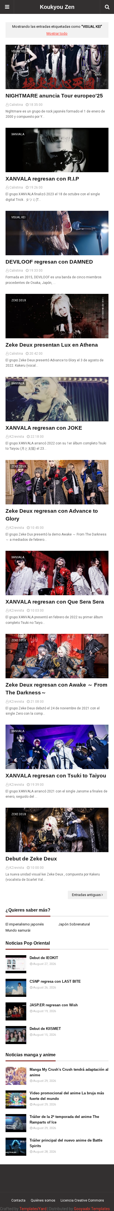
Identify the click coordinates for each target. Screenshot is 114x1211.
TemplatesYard (32, 1209)
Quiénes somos (43, 1200)
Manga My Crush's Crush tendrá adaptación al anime (69, 1072)
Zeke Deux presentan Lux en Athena (52, 345)
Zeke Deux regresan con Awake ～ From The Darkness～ (56, 689)
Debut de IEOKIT (44, 958)
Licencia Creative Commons (82, 1200)
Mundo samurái (18, 930)
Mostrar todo (57, 33)
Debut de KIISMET (45, 1029)
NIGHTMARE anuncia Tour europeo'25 (54, 96)
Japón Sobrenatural (74, 924)
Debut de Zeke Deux (31, 859)
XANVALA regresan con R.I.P (42, 179)
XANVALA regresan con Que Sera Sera (55, 602)
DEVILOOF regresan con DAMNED (49, 262)
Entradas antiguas (86, 895)
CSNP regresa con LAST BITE (55, 981)
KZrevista (16, 437)
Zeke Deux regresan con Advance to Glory (52, 515)
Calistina (16, 105)
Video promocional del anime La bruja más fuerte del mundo (67, 1096)
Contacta (18, 1200)
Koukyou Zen (57, 7)
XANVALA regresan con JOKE (44, 428)
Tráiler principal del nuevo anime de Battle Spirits (66, 1143)
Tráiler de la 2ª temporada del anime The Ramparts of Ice (64, 1119)
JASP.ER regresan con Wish (54, 1005)
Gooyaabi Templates (92, 1209)
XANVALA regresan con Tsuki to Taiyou (56, 776)
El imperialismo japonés (25, 924)
